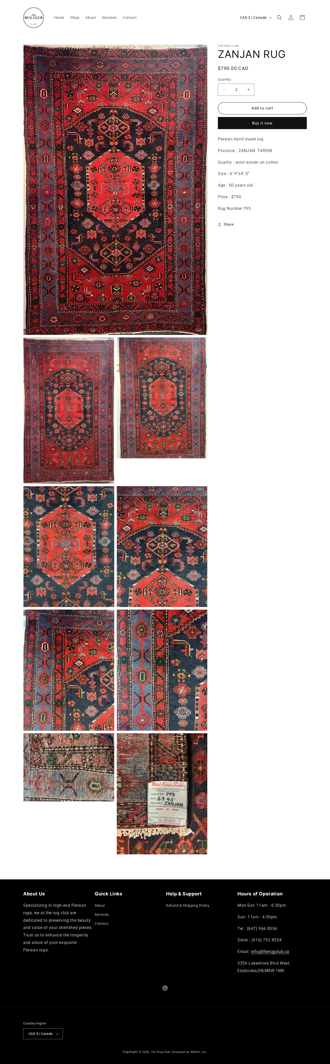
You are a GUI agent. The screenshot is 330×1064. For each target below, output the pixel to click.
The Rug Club (160, 1052)
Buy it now (262, 123)
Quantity (224, 79)
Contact (102, 923)
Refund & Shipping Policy (187, 905)
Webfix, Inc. (199, 1052)
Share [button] (229, 224)
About (100, 905)
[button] (279, 17)
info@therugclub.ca (270, 951)
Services (102, 914)
